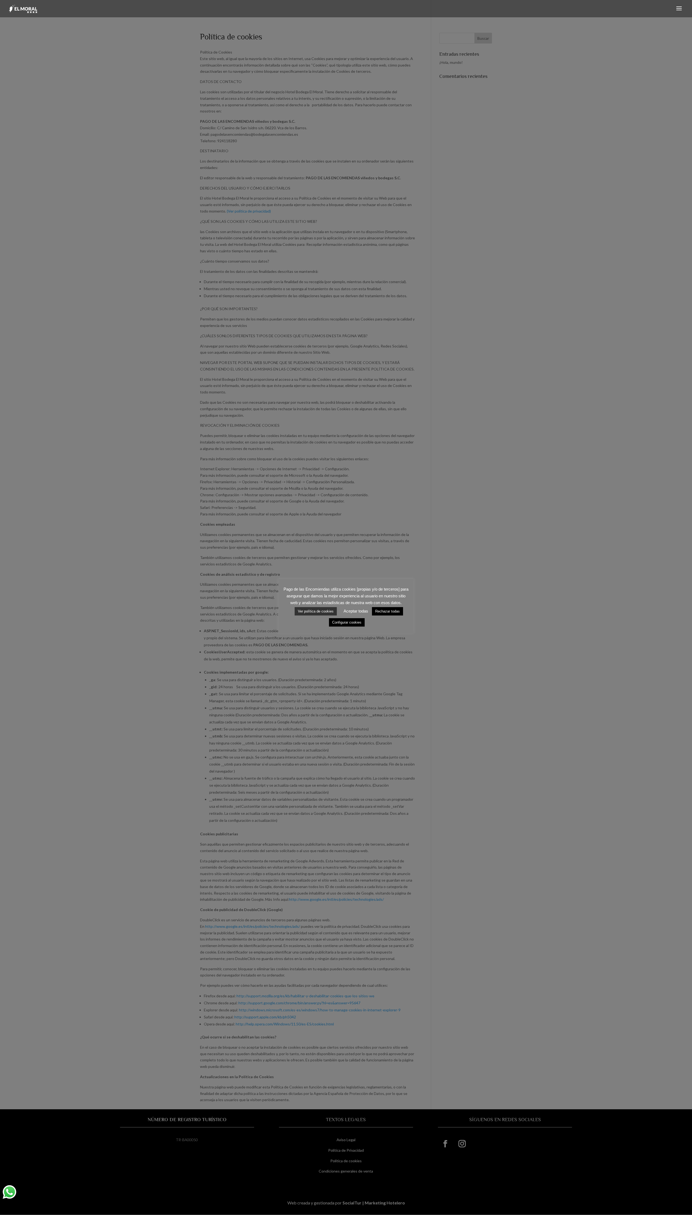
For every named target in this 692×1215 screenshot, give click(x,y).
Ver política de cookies (316, 611)
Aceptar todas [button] (356, 611)
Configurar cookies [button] (346, 622)
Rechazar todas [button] (387, 611)
